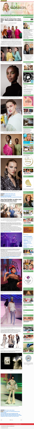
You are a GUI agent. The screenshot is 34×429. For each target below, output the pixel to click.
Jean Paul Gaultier (3, 412)
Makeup (10, 15)
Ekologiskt (24, 15)
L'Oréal (29, 240)
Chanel (27, 237)
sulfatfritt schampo (29, 246)
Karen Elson (3, 414)
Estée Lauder (28, 239)
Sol (18, 15)
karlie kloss (6, 414)
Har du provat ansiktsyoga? (27, 93)
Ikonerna (8, 410)
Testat (21, 15)
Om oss (5, 15)
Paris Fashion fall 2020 (4, 415)
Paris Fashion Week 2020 (12, 415)
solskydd (25, 246)
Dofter (16, 15)
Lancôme (31, 240)
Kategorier (24, 306)
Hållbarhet (29, 15)
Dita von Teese (17, 411)
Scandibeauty (28, 245)
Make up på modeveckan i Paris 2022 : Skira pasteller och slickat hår (11, 20)
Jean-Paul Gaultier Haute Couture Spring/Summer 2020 (9, 413)
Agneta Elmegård (27, 236)
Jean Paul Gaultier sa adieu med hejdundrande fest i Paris (11, 200)
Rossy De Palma (18, 415)
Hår (13, 15)
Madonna (10, 414)
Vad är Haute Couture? (15, 416)
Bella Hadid (13, 411)
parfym (25, 245)
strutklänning (3, 416)
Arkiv (24, 311)
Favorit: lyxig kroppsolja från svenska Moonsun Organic (27, 91)
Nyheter (12, 193)
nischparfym (30, 243)
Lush (24, 242)
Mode (10, 193)
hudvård (31, 239)
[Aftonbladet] (4, 0)
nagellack (25, 243)
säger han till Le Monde (7, 231)
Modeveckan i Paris (15, 414)
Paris (19, 414)
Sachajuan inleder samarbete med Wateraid (28, 87)
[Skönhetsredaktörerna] (25, 234)
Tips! (14, 193)
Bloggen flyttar (25, 85)
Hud (7, 15)
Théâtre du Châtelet (8, 416)
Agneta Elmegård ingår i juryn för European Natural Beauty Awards (28, 89)
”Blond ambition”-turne (7, 411)
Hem (2, 15)
